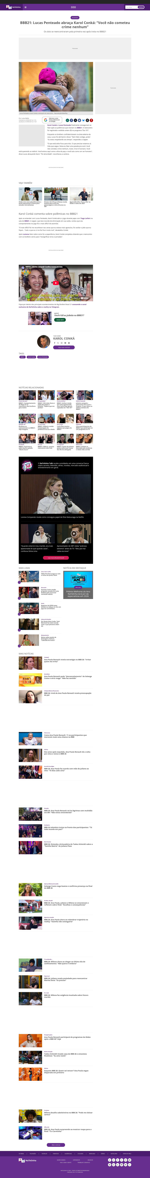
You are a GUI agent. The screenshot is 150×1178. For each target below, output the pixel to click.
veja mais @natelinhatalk (56, 558)
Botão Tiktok (109, 1161)
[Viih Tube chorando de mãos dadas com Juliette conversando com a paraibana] (46, 395)
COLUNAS (80, 1153)
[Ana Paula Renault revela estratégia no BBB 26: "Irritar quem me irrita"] (30, 663)
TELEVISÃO (33, 1153)
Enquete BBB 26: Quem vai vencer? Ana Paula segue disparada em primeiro (66, 1071)
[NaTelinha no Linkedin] (117, 1164)
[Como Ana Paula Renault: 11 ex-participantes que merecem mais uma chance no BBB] (30, 738)
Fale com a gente (65, 1162)
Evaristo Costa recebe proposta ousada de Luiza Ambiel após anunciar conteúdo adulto (50, 592)
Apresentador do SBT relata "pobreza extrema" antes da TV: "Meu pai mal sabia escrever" (72, 548)
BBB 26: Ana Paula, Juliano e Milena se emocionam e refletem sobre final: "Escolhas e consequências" (66, 904)
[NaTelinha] (13, 7)
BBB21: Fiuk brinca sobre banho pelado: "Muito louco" (26, 448)
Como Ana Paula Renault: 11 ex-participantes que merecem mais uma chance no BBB (65, 736)
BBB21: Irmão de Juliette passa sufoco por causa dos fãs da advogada (65, 448)
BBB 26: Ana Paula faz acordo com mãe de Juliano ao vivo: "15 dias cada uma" (66, 769)
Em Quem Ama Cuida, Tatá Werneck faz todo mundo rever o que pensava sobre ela (50, 623)
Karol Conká (52, 125)
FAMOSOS (56, 1153)
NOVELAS (44, 1153)
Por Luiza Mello (24, 118)
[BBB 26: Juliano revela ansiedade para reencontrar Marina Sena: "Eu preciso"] (30, 982)
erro (91, 120)
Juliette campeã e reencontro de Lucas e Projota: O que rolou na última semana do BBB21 (84, 406)
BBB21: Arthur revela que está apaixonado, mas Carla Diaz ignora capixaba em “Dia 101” (64, 405)
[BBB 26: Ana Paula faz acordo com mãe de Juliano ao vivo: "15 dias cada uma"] (30, 772)
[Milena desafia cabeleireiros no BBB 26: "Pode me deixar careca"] (30, 1116)
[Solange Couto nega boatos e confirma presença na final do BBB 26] (30, 889)
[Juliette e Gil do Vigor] (84, 418)
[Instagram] (61, 343)
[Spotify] (69, 343)
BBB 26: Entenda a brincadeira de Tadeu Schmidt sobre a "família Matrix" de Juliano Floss (68, 845)
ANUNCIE (90, 1160)
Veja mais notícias (64, 347)
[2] (29, 592)
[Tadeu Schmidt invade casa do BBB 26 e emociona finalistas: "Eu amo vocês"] (30, 1057)
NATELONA (114, 1153)
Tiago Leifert (85, 218)
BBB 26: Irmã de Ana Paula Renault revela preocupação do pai (67, 694)
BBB (73, 7)
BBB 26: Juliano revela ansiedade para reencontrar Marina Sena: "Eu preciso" (65, 979)
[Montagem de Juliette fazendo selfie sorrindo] (84, 438)
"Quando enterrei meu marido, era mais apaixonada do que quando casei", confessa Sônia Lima (37, 548)
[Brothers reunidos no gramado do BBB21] (27, 418)
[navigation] (25, 7)
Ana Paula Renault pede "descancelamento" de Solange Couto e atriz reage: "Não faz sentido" (68, 677)
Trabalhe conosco (84, 1162)
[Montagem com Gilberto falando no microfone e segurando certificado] (46, 418)
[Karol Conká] (43, 341)
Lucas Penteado (65, 125)
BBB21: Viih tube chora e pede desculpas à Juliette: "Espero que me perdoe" (46, 405)
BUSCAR (141, 7)
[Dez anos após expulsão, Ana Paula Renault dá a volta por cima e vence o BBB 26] (30, 755)
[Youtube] (65, 343)
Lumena (26, 234)
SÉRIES (103, 1153)
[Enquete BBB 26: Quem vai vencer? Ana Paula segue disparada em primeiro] (30, 1074)
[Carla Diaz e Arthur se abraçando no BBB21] (65, 395)
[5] (29, 640)
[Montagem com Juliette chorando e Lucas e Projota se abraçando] (84, 395)
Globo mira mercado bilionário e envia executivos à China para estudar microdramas (30, 203)
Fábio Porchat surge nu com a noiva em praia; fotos (50, 574)
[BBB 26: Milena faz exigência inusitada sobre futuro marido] (30, 998)
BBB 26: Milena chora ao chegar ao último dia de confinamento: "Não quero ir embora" (64, 962)
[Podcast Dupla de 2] (121, 1164)
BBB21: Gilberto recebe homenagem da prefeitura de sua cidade (46, 427)
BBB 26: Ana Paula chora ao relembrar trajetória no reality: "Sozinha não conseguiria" (66, 920)
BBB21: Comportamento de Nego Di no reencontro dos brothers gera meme (27, 405)
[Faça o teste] (40, 318)
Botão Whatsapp (113, 1161)
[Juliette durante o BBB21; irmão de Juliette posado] (65, 438)
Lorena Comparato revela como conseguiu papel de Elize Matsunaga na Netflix (52, 517)
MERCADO (92, 1153)
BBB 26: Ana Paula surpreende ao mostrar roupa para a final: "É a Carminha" (67, 1130)
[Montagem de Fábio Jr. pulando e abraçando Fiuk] (46, 438)
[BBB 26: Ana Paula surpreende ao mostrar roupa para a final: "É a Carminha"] (30, 1133)
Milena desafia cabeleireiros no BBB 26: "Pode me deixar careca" (68, 1113)
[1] (29, 576)
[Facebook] (55, 343)
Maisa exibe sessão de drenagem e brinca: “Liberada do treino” (48, 638)
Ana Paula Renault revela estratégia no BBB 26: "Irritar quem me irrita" (67, 660)
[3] (29, 608)
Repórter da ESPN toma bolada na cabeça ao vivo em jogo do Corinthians (51, 607)
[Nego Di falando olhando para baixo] (27, 395)
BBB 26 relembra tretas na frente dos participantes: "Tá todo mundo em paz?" (68, 828)
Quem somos (61, 1160)
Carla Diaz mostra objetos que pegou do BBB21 (64, 427)
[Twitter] (58, 343)
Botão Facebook (117, 1161)
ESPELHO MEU (127, 1153)
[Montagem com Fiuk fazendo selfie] (27, 438)
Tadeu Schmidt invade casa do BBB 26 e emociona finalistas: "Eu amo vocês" (65, 1055)
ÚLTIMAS (21, 1153)
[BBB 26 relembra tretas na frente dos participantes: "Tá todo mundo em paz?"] (30, 831)
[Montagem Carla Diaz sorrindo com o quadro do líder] (65, 418)
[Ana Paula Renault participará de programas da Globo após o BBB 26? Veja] (30, 1040)
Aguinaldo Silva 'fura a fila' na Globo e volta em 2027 (80, 202)
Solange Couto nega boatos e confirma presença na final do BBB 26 (68, 887)
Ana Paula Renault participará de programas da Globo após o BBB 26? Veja (67, 1038)
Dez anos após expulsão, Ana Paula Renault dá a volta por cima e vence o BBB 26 (67, 753)
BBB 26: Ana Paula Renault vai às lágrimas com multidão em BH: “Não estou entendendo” (68, 811)
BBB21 (79, 128)
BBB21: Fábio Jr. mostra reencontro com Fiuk (46, 447)
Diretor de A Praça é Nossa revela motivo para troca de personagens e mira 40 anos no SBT (55, 204)
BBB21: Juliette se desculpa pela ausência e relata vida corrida (84, 448)
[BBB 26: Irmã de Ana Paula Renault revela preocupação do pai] (30, 696)
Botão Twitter (121, 1161)
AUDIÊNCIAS (68, 1153)
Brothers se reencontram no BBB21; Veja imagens (27, 427)
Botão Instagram (125, 1161)
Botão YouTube (129, 1161)
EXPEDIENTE (76, 1160)
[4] (29, 624)
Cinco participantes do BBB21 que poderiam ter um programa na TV (84, 427)
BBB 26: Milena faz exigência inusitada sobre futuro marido (66, 996)
